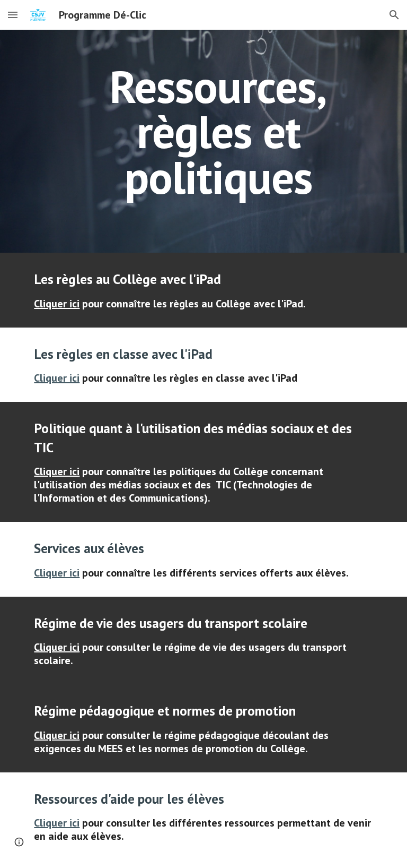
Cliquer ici (56, 304)
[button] (12, 14)
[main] (218, 141)
